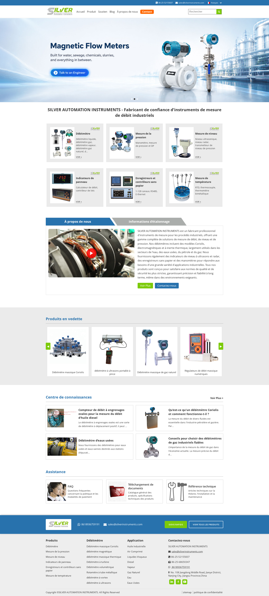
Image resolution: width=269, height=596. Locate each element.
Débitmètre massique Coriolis (102, 546)
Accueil (80, 11)
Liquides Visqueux (137, 556)
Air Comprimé (134, 551)
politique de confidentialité (208, 592)
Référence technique (202, 486)
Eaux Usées (133, 582)
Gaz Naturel (133, 572)
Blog (112, 11)
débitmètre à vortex (97, 577)
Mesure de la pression (57, 551)
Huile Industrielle (136, 546)
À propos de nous (127, 11)
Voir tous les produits (206, 524)
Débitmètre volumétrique (100, 567)
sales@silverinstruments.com (191, 2)
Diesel (130, 561)
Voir (78, 157)
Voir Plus (145, 285)
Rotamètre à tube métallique (102, 572)
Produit (91, 11)
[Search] (219, 11)
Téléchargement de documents (140, 486)
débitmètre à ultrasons (99, 582)
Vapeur (131, 567)
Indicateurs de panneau (58, 561)
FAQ (70, 486)
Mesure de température (58, 575)
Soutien (102, 11)
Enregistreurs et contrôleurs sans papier (146, 182)
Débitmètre (83, 133)
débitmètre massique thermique (104, 556)
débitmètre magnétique (99, 551)
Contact (147, 11)
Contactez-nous (166, 285)
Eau (129, 577)
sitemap (187, 592)
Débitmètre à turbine (98, 561)
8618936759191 (90, 524)
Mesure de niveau (206, 133)
